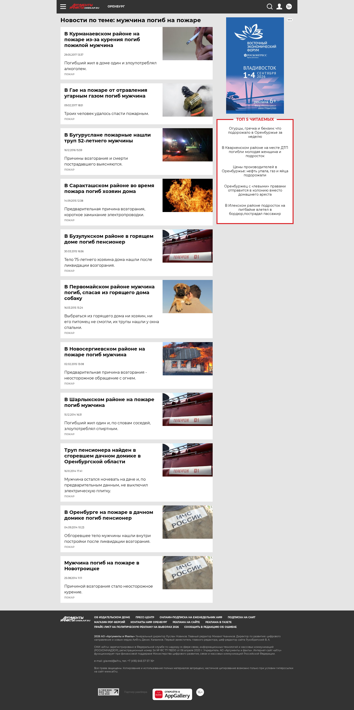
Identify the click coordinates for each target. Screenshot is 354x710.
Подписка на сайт (241, 617)
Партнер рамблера (135, 691)
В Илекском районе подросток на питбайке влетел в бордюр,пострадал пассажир (255, 210)
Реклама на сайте (186, 622)
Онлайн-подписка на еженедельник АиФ (191, 617)
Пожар (69, 74)
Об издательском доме (112, 617)
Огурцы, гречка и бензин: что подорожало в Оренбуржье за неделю (255, 132)
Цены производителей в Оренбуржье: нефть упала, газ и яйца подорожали (255, 171)
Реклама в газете (218, 622)
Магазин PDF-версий (109, 622)
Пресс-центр (145, 617)
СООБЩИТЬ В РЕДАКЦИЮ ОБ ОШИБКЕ (210, 627)
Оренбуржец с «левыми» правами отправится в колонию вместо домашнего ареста (255, 190)
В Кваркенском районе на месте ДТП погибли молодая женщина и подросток (255, 152)
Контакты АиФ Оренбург (149, 622)
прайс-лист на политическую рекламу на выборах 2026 (136, 627)
